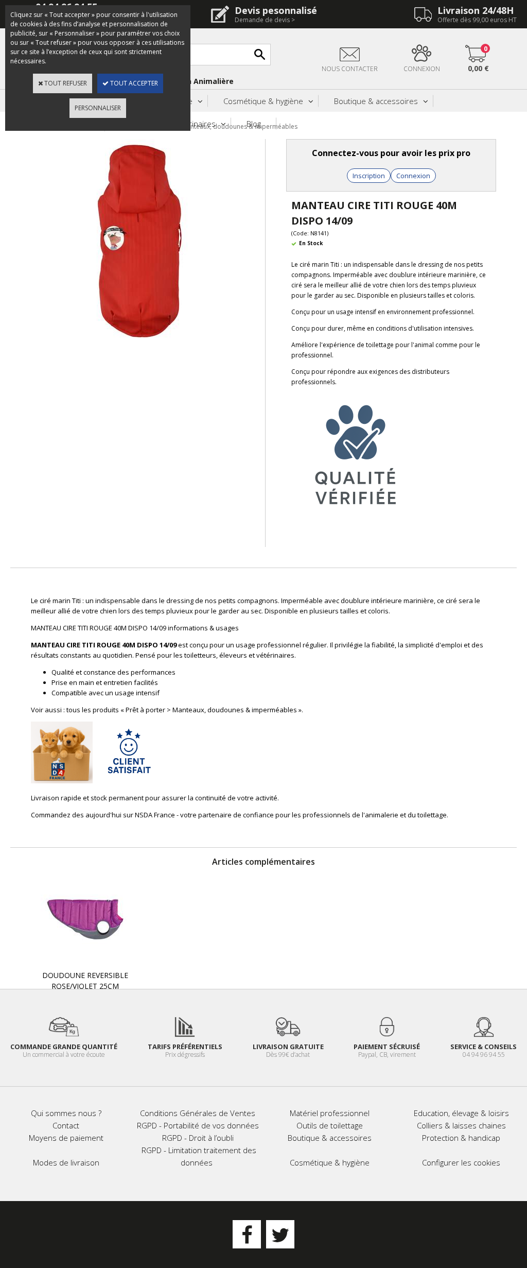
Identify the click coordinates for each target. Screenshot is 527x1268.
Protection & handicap (461, 1138)
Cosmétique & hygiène (263, 101)
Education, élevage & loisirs (461, 1113)
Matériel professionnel (330, 1113)
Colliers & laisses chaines (461, 1125)
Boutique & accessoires (376, 101)
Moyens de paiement (66, 1138)
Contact (65, 1125)
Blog (254, 123)
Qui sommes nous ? (66, 1113)
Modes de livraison (66, 1162)
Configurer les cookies (461, 1162)
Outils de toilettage (329, 1125)
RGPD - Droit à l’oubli (198, 1138)
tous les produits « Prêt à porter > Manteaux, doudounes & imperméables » (184, 709)
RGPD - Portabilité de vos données (198, 1125)
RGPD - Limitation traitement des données (199, 1156)
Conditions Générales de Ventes (197, 1113)
